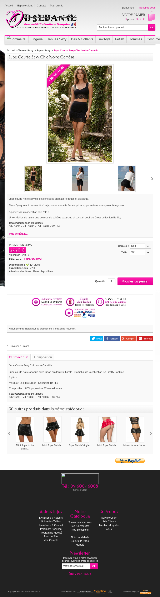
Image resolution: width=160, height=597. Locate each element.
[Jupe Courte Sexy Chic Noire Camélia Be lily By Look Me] (80, 179)
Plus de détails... (18, 233)
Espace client (24, 5)
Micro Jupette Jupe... (135, 445)
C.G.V (109, 529)
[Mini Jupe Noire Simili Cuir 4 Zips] (25, 429)
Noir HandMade (80, 537)
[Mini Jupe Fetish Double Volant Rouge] (107, 429)
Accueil (11, 50)
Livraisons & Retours (51, 517)
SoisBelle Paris (80, 541)
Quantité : (101, 281)
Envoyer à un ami (20, 346)
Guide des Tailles (51, 521)
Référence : (16, 259)
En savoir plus (18, 357)
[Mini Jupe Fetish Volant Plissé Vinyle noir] (52, 429)
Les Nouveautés (80, 526)
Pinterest (147, 338)
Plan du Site (51, 536)
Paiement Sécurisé (51, 529)
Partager (113, 338)
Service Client (109, 517)
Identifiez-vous (147, 7)
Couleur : (123, 246)
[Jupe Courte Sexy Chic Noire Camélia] (33, 179)
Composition (43, 357)
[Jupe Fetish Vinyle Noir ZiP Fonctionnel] (80, 429)
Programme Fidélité (51, 532)
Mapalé (80, 544)
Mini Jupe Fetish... (52, 445)
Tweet (98, 338)
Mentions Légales (109, 525)
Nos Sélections (80, 529)
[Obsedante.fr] (42, 18)
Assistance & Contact (51, 525)
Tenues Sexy (25, 50)
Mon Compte (51, 540)
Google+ (130, 338)
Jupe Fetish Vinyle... (80, 445)
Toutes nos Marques (80, 522)
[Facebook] (80, 579)
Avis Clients (109, 521)
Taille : (125, 252)
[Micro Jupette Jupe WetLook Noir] (135, 429)
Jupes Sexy (43, 50)
